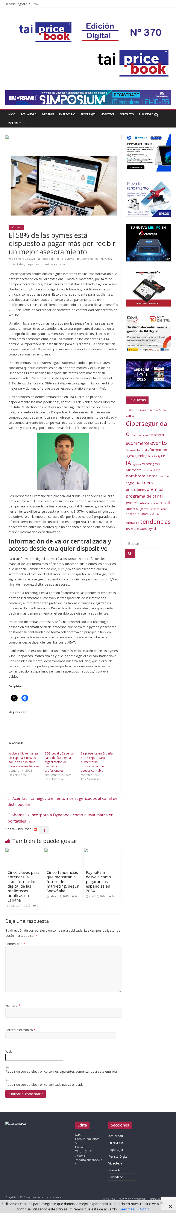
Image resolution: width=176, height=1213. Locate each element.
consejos (143, 435)
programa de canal (144, 496)
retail (164, 503)
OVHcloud (164, 476)
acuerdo (131, 410)
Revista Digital (118, 1156)
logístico (136, 464)
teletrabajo (132, 522)
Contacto (127, 114)
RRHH (130, 508)
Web (8, 1051)
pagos (130, 483)
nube (62, 264)
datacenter (156, 435)
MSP (157, 470)
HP (163, 456)
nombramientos (142, 476)
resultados (153, 503)
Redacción (47, 259)
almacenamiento (148, 409)
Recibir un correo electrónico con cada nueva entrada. (44, 1084)
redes (142, 503)
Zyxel (152, 528)
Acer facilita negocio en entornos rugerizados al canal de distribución (62, 801)
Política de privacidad (131, 1199)
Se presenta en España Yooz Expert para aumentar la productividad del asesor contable (97, 762)
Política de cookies (159, 1199)
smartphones (151, 508)
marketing (148, 464)
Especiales (14, 123)
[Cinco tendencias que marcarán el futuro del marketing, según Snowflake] (63, 850)
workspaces (139, 529)
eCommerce (137, 443)
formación (158, 449)
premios (155, 489)
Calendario (115, 1177)
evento (158, 442)
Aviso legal (108, 1199)
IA (128, 463)
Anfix (108, 259)
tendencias (155, 521)
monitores (147, 470)
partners (144, 482)
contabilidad (16, 264)
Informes (48, 114)
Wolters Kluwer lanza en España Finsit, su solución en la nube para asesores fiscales (24, 759)
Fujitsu (130, 456)
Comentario (15, 943)
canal (130, 415)
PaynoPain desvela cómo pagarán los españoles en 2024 (98, 881)
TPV (128, 528)
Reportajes (88, 114)
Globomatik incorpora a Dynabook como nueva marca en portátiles (60, 818)
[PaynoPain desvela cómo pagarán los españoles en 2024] (102, 850)
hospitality (154, 456)
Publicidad (146, 114)
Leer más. (127, 1209)
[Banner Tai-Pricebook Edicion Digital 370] (92, 25)
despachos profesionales (41, 264)
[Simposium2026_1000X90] (88, 93)
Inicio (11, 114)
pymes (132, 502)
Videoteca (107, 114)
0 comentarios (89, 259)
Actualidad (28, 114)
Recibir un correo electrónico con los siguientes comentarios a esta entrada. (61, 1071)
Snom (163, 508)
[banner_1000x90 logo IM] (63, 137)
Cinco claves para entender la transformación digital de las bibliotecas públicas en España (23, 886)
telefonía (154, 514)
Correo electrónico (20, 1030)
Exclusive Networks (137, 450)
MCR (157, 464)
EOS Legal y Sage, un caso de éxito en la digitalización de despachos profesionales (59, 762)
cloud (134, 435)
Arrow (162, 409)
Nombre (12, 1005)
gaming (141, 455)
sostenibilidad (137, 514)
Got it (144, 1209)
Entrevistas (67, 114)
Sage (139, 509)
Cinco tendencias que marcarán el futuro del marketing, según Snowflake (63, 881)
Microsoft (133, 470)
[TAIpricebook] (15, 1124)
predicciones (136, 489)
